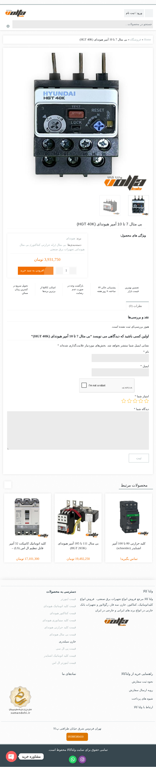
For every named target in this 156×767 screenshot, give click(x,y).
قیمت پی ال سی (66, 644)
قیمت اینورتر (69, 595)
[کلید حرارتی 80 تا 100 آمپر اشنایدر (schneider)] (128, 513)
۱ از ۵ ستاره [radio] (146, 397)
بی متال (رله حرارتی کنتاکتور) (49, 244)
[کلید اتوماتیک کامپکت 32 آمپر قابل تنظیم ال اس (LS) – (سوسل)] (27, 513)
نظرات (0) (136, 302)
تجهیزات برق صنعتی (62, 249)
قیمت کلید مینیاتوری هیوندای (59, 616)
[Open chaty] (11, 756)
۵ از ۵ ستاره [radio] (123, 397)
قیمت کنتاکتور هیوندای (63, 609)
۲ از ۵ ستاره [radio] (140, 397)
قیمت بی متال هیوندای (62, 630)
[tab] (137, 301)
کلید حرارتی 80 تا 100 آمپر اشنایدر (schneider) (128, 541)
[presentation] (7, 481)
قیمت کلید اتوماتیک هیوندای (59, 602)
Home (147, 39)
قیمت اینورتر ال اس (65, 659)
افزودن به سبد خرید (32, 270)
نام (146, 348)
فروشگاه (135, 39)
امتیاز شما (142, 392)
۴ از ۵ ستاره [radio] (129, 397)
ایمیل (145, 362)
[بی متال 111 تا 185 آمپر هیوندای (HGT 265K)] (78, 513)
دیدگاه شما (141, 405)
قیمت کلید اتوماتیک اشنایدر (60, 652)
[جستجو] (15, 24)
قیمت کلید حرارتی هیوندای (60, 623)
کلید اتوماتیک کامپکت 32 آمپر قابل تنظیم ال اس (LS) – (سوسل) (27, 544)
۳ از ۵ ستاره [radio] (135, 397)
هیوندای (70, 238)
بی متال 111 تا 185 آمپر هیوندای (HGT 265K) (78, 541)
